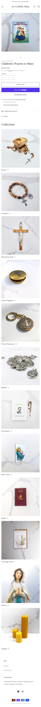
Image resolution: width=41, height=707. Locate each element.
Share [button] (6, 116)
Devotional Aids (7, 257)
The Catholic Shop (18, 703)
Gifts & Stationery (8, 344)
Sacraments (5, 431)
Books (3, 518)
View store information (10, 105)
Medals (4, 387)
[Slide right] (25, 57)
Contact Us (7, 670)
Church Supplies (7, 300)
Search (6, 666)
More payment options (20, 94)
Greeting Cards (6, 562)
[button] (2, 7)
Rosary (4, 170)
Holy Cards (5, 475)
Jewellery (4, 213)
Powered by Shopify (26, 703)
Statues (4, 605)
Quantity (3, 73)
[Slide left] (16, 57)
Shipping (10, 70)
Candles (4, 649)
